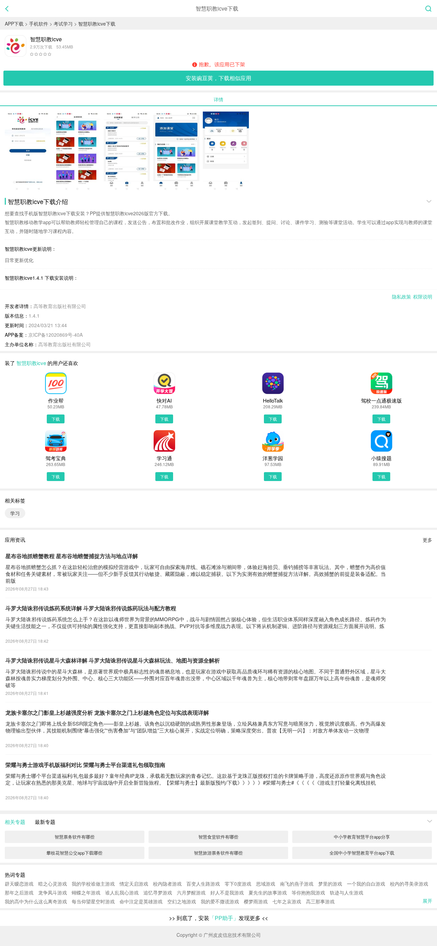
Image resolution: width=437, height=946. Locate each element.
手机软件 (38, 23)
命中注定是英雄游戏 (141, 901)
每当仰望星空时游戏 (93, 901)
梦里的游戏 (330, 883)
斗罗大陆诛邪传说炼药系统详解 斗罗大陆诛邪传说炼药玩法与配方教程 (90, 608)
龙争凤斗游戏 (52, 892)
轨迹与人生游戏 (346, 892)
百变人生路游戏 (203, 883)
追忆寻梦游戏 (157, 892)
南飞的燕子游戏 (296, 883)
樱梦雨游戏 (256, 901)
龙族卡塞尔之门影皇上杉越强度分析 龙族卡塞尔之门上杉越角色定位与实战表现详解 (107, 713)
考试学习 (63, 23)
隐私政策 (401, 296)
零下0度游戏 (238, 883)
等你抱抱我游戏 (308, 892)
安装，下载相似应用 (218, 78)
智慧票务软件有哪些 (75, 836)
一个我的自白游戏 (366, 883)
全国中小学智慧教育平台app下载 (361, 852)
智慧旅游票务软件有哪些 (218, 852)
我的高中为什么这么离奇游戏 (36, 901)
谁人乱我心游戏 (122, 892)
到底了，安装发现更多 (218, 918)
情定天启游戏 (133, 883)
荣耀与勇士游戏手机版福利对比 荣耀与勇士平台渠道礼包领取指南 (85, 765)
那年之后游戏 (19, 892)
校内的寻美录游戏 (409, 883)
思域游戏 (265, 883)
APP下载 (14, 23)
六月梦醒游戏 (191, 892)
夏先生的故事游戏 (268, 892)
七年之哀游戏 (286, 901)
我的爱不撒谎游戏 (220, 901)
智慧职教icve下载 (96, 23)
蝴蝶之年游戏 (86, 892)
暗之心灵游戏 (52, 883)
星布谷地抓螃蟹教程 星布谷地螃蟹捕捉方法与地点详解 (71, 556)
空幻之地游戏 (181, 901)
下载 (56, 419)
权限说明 (422, 296)
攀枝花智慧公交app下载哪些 (74, 852)
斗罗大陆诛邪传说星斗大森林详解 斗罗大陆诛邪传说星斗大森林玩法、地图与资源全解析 (112, 661)
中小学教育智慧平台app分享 (362, 836)
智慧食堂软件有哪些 (218, 836)
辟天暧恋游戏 (19, 883)
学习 (15, 513)
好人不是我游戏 (227, 892)
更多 (427, 539)
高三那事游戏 (320, 901)
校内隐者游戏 (167, 883)
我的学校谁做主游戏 (93, 883)
